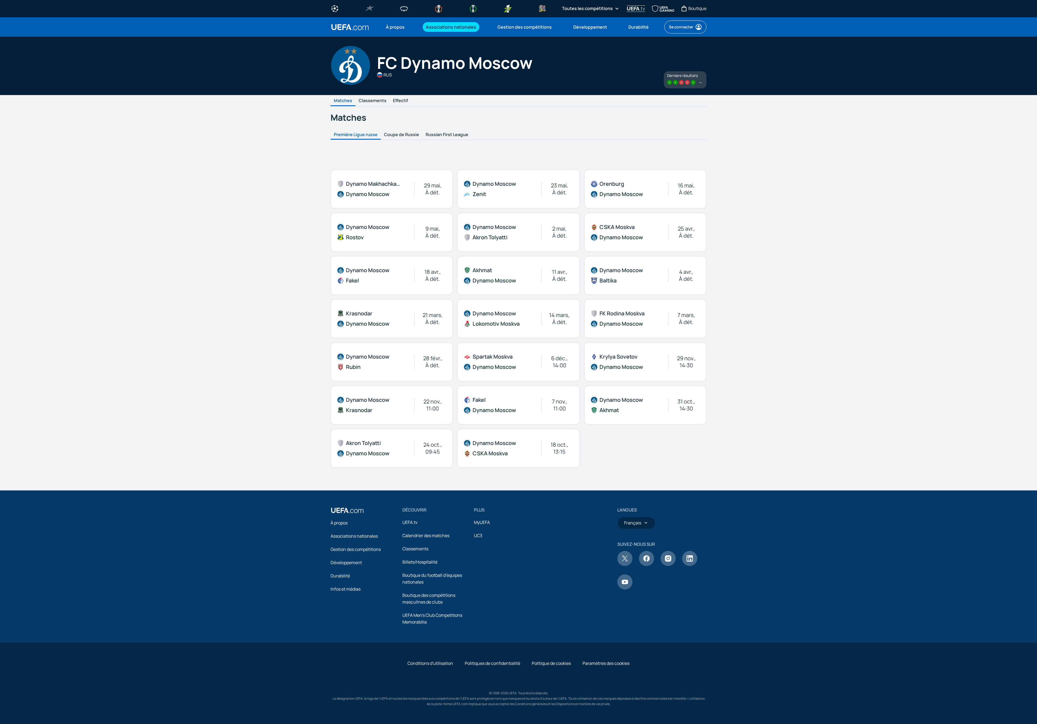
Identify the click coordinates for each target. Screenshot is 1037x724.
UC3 (478, 535)
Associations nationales (354, 536)
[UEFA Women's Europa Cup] (507, 8)
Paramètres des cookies (606, 663)
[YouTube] (624, 588)
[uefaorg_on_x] (624, 564)
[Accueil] (347, 510)
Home (350, 27)
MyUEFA (482, 522)
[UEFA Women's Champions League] (404, 8)
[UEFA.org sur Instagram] (668, 564)
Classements (372, 100)
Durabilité (340, 576)
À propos (339, 523)
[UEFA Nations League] (542, 8)
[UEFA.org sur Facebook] (646, 564)
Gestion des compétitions (356, 549)
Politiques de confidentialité (492, 663)
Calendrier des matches (425, 535)
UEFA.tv (410, 522)
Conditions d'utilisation (430, 663)
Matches (343, 100)
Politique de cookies (551, 663)
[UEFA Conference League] (473, 8)
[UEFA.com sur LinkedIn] (689, 564)
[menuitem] (399, 27)
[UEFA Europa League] (438, 8)
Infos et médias (346, 589)
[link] (395, 27)
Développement (346, 562)
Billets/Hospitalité (419, 562)
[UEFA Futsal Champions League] (369, 8)
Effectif (400, 100)
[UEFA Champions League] (335, 8)
